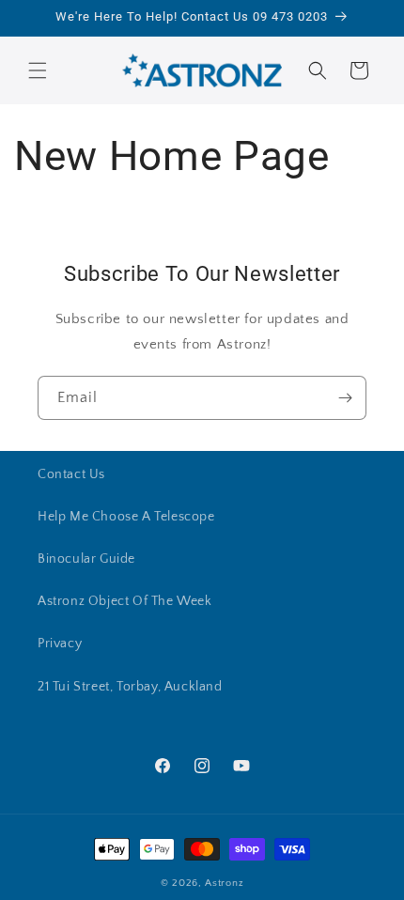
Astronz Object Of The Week (125, 601)
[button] (37, 70)
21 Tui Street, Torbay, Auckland (130, 686)
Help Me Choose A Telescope (126, 516)
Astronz (224, 883)
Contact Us (71, 474)
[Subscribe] (344, 398)
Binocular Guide (86, 558)
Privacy (60, 643)
